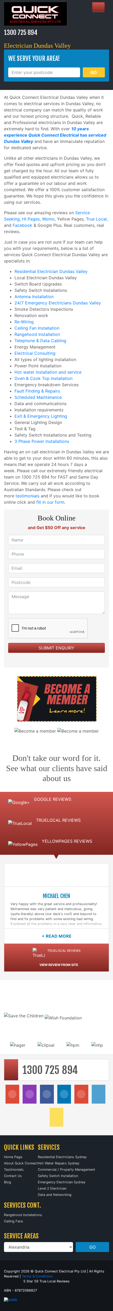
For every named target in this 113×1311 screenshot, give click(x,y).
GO (93, 72)
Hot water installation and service (47, 372)
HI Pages (31, 219)
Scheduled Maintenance (38, 397)
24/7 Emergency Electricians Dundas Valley (57, 302)
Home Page (13, 1157)
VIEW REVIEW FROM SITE (58, 965)
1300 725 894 (20, 32)
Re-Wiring (24, 321)
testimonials (27, 495)
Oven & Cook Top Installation (43, 378)
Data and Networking (54, 1195)
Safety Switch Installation (58, 1176)
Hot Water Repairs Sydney (58, 1163)
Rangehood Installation (37, 334)
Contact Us (13, 1176)
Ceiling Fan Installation (36, 328)
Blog (7, 1182)
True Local (96, 219)
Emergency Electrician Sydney (61, 1182)
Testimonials (14, 1170)
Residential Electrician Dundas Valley (51, 271)
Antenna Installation (34, 296)
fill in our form (50, 502)
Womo (48, 219)
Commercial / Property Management (66, 1170)
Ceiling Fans (13, 1221)
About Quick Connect (21, 1163)
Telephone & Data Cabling (40, 340)
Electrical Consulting (34, 353)
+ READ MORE (56, 936)
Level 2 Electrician (52, 1188)
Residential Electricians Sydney (62, 1157)
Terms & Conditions (37, 1276)
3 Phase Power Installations (41, 441)
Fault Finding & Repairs (37, 391)
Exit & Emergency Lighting (40, 416)
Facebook (22, 225)
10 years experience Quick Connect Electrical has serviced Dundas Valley (55, 135)
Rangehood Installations (23, 1215)
